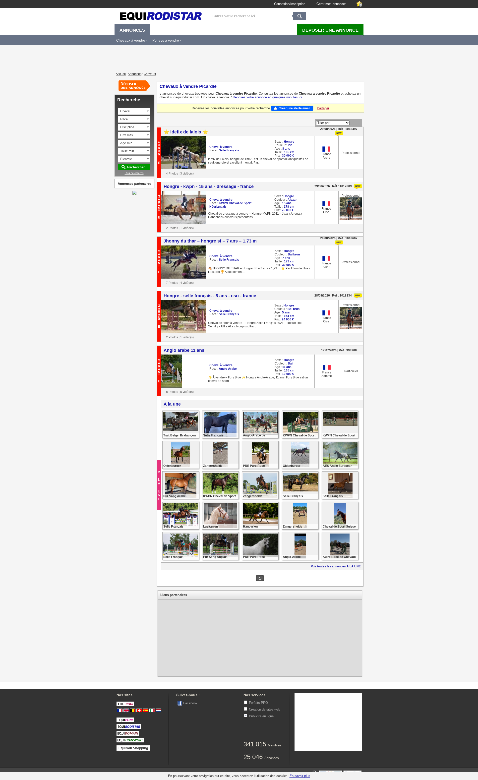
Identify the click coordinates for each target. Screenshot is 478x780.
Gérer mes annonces (331, 4)
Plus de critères (134, 173)
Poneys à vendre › (166, 40)
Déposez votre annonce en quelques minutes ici (267, 97)
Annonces (134, 74)
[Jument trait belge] (180, 430)
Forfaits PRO (258, 703)
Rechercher (136, 167)
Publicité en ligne (261, 716)
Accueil (121, 74)
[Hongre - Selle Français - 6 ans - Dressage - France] (300, 490)
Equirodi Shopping (133, 748)
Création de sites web (264, 709)
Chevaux (150, 74)
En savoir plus (300, 776)
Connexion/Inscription (289, 4)
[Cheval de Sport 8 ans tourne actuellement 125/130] (340, 425)
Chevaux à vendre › (131, 40)
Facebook (190, 703)
